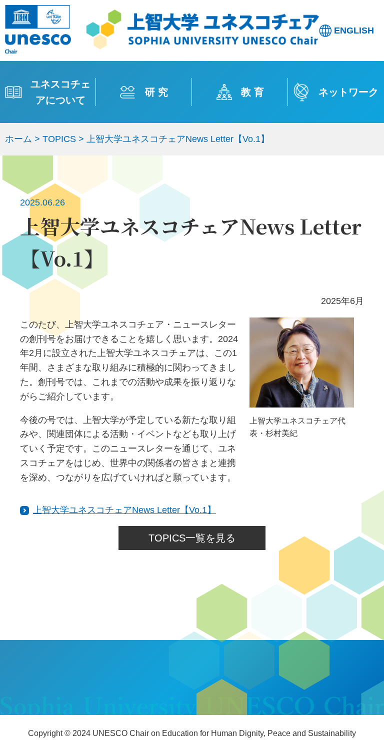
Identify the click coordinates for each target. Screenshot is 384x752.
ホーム (18, 139)
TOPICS (59, 139)
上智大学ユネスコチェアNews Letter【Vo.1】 (124, 510)
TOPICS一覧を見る (192, 538)
